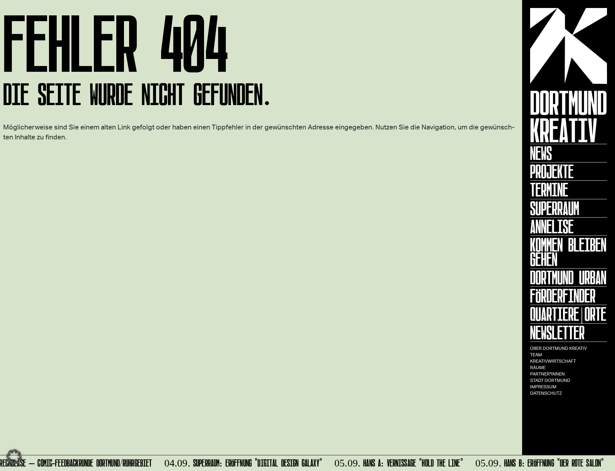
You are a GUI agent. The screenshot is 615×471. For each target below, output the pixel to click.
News (541, 153)
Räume (537, 367)
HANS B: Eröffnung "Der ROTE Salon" (537, 462)
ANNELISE (552, 227)
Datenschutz (546, 393)
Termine (549, 190)
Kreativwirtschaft (553, 361)
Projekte (552, 171)
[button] (14, 457)
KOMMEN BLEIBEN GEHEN (568, 252)
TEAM (536, 354)
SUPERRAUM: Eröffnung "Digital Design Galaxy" (240, 462)
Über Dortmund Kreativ (558, 348)
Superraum (554, 208)
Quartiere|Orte (568, 314)
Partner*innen (547, 373)
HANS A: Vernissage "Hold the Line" (396, 462)
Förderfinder (562, 296)
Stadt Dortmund (550, 380)
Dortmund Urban (568, 277)
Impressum (543, 386)
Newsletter (557, 333)
